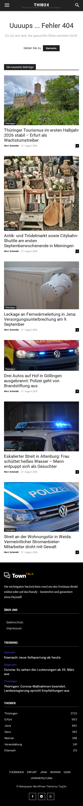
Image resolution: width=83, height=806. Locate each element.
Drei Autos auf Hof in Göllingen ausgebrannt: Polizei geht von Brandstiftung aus (33, 380)
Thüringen (10, 123)
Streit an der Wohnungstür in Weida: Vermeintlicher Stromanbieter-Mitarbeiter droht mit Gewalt (38, 541)
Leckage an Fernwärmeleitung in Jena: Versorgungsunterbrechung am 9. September (40, 319)
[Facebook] (32, 796)
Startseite (51, 48)
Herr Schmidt (11, 145)
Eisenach (9, 652)
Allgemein (10, 228)
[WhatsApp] (50, 796)
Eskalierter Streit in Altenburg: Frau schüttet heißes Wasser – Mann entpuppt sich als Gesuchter (36, 461)
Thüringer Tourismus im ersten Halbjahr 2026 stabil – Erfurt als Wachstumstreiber (41, 135)
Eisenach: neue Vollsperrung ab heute (32, 657)
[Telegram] (41, 796)
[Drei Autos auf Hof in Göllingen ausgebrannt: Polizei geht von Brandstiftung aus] (41, 355)
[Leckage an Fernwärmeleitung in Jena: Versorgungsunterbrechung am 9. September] (41, 285)
